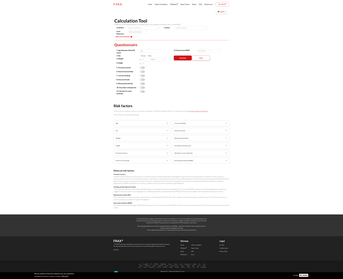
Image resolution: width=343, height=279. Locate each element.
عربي (140, 264)
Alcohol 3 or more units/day (184, 153)
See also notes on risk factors (198, 111)
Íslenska (166, 265)
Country (167, 28)
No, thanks (303, 275)
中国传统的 (163, 264)
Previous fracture (121, 153)
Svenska (188, 267)
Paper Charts (185, 4)
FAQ (200, 4)
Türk (198, 267)
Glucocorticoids (180, 130)
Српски (171, 267)
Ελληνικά (160, 265)
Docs (192, 255)
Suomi (204, 264)
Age (117, 123)
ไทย (194, 267)
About (194, 4)
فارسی (139, 267)
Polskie (145, 267)
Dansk (180, 264)
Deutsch (154, 265)
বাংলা (151, 264)
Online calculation (196, 245)
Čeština (175, 264)
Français (141, 265)
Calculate (182, 58)
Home (150, 4)
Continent (120, 28)
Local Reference (120, 32)
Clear (201, 58)
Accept (295, 275)
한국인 (193, 265)
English (222, 12)
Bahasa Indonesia (175, 265)
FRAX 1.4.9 (116, 250)
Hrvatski (170, 264)
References (208, 4)
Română (159, 267)
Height (118, 145)
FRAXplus (174, 4)
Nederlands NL (187, 264)
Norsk (204, 265)
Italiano (182, 265)
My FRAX (222, 4)
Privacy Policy (223, 252)
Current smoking (180, 123)
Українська (203, 267)
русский (165, 267)
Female (143, 56)
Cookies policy (223, 248)
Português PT (152, 267)
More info (65, 276)
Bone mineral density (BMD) (184, 160)
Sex (117, 130)
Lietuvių (199, 265)
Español (183, 267)
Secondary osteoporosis (183, 145)
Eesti (200, 264)
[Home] (118, 4)
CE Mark (221, 245)
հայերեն (145, 264)
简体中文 (156, 264)
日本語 (188, 265)
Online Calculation (161, 4)
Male (149, 56)
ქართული (147, 265)
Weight (118, 138)
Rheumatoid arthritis (181, 138)
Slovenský (177, 267)
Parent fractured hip (122, 160)
